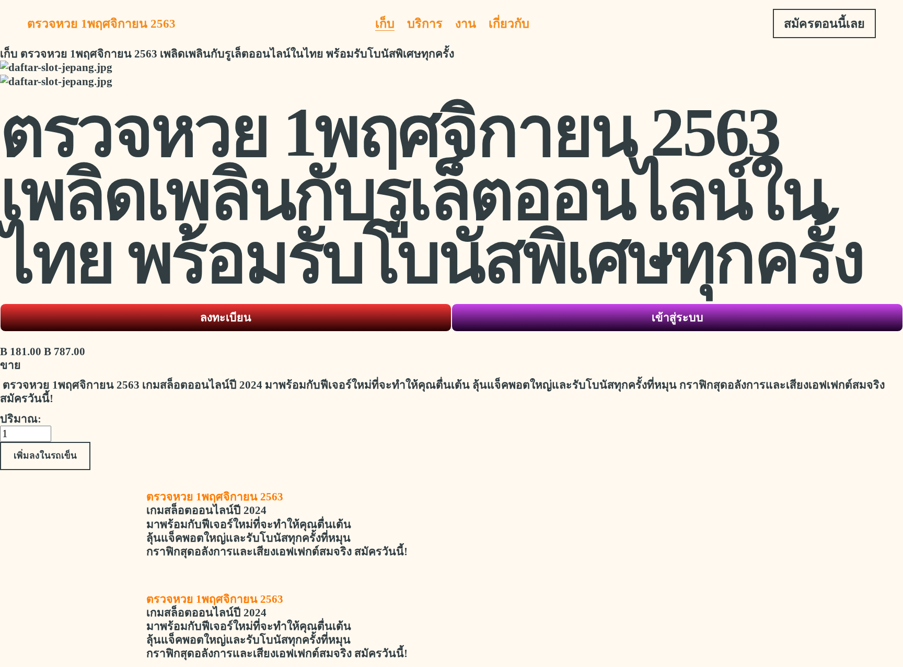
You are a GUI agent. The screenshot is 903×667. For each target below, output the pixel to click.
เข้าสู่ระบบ (677, 317)
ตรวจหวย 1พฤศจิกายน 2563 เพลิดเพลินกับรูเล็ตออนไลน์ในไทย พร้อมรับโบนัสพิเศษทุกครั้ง (237, 54)
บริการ (425, 23)
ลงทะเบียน (225, 317)
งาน (465, 23)
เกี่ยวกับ (509, 23)
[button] (45, 456)
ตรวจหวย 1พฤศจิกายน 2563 (101, 23)
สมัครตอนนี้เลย (824, 23)
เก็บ (385, 23)
